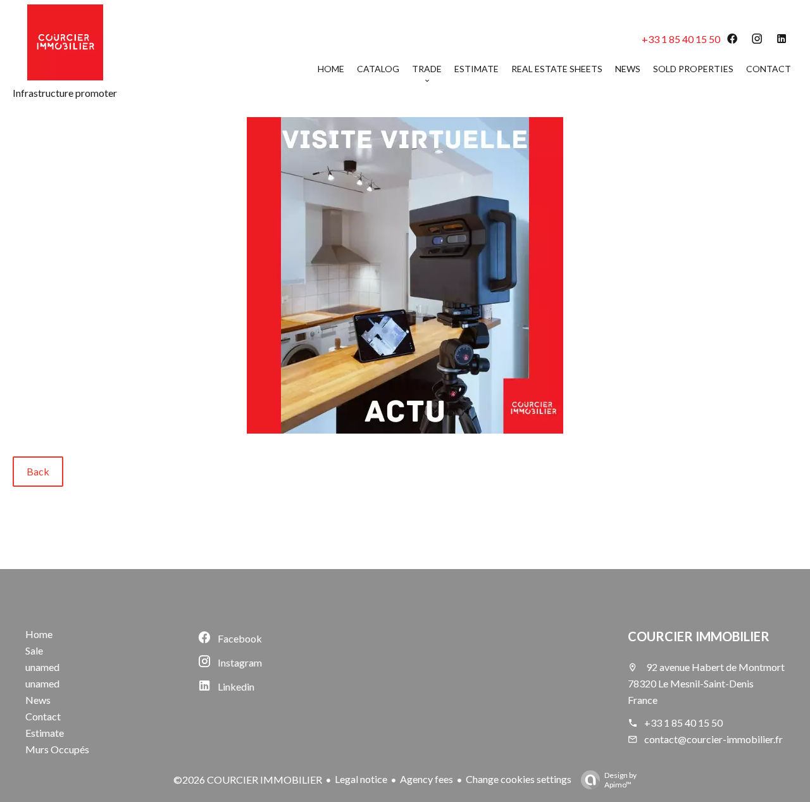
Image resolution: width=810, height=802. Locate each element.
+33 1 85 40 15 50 (681, 39)
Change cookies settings (518, 779)
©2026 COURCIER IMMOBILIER (247, 780)
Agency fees (426, 779)
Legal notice (361, 779)
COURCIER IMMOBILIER (699, 636)
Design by (620, 779)
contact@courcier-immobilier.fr (713, 739)
